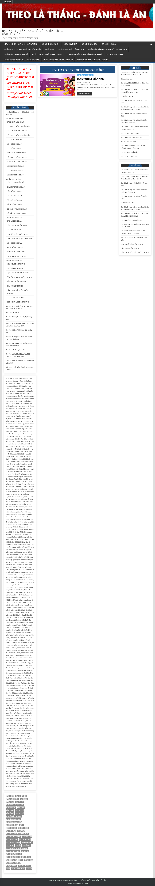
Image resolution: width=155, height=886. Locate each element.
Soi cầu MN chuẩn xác (89, 44)
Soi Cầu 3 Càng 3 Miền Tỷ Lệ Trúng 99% (71, 49)
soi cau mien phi (24, 839)
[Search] (151, 44)
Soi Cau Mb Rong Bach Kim (114, 54)
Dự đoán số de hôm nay (13, 816)
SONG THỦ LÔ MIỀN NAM (17, 252)
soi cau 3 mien (11, 831)
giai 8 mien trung (12, 825)
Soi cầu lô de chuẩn (12, 851)
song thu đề (28, 860)
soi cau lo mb (27, 837)
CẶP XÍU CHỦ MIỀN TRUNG (18, 273)
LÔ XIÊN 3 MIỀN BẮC (15, 170)
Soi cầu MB (25, 851)
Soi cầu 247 (26, 845)
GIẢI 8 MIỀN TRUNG (15, 286)
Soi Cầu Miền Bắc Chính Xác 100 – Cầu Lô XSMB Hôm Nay (22, 59)
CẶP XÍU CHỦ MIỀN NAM (17, 225)
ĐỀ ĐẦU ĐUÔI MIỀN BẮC (17, 213)
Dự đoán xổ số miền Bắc (14, 822)
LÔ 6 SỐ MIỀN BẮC (14, 144)
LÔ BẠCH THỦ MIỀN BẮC (17, 131)
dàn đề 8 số (19, 813)
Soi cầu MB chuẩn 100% (50, 44)
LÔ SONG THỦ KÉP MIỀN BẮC (18, 126)
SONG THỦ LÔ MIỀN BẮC (17, 162)
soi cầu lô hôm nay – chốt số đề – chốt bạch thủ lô (21, 44)
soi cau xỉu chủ (27, 842)
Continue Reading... (85, 93)
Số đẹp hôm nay (11, 866)
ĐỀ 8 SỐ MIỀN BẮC (14, 200)
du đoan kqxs (10, 807)
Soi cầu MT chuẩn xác (109, 44)
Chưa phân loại (126, 79)
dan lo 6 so (10, 802)
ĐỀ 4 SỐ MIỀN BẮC (14, 191)
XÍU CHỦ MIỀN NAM (15, 247)
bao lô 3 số (10, 796)
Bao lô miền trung (12, 799)
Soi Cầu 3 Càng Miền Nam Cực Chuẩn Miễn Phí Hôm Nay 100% (107, 49)
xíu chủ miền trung (18, 868)
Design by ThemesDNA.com (77, 884)
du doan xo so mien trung (14, 805)
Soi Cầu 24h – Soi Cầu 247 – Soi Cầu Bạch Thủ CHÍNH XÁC (22, 49)
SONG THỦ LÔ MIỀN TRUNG (18, 302)
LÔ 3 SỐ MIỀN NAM (14, 243)
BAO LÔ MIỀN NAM (14, 221)
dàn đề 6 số (10, 813)
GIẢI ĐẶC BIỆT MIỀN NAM (90, 79)
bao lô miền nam (21, 796)
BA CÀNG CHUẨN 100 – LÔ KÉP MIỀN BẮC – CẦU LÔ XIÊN (32, 32)
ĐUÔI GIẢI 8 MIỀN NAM (16, 256)
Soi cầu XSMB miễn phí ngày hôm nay (18, 857)
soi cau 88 (21, 831)
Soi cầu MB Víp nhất (70, 44)
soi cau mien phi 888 (13, 842)
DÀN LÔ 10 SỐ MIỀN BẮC (16, 153)
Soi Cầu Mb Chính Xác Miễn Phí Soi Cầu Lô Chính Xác (85, 54)
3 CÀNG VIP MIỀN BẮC (16, 187)
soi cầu (18, 845)
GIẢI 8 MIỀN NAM (14, 230)
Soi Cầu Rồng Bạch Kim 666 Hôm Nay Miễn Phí (58, 59)
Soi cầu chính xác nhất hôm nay (16, 848)
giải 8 (21, 825)
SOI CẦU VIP (10, 845)
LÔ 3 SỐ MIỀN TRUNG (15, 298)
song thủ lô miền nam (13, 863)
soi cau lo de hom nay (13, 837)
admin (79, 82)
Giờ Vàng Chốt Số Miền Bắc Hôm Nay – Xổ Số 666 (92, 59)
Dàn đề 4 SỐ (19, 810)
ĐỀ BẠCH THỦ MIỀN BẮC (17, 209)
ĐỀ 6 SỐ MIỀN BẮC (14, 196)
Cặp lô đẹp (24, 799)
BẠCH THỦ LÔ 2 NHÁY (15, 122)
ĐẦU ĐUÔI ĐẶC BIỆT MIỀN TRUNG (135, 252)
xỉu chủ (29, 868)
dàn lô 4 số (10, 810)
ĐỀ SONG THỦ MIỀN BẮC (17, 157)
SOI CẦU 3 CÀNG (49, 49)
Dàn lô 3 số (21, 807)
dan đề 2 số (19, 802)
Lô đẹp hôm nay (11, 828)
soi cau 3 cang (23, 828)
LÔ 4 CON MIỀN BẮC (15, 140)
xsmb (8, 868)
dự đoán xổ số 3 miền (13, 819)
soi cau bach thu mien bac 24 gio (17, 834)
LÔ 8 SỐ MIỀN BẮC (14, 148)
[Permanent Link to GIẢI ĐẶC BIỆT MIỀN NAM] (57, 85)
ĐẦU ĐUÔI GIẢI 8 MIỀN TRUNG (19, 277)
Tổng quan (7, 1)
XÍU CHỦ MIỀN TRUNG (16, 264)
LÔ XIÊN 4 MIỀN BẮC (15, 175)
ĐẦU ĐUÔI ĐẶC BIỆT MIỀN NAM (20, 239)
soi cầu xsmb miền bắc (13, 854)
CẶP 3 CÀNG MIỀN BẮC (16, 182)
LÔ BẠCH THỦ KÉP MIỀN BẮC (18, 135)
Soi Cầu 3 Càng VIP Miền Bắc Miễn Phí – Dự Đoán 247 (48, 54)
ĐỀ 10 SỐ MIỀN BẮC (15, 204)
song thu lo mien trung (14, 860)
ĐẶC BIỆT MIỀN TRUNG (16, 281)
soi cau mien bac (11, 839)
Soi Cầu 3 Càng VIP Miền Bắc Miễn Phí (16, 54)
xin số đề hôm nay (24, 866)
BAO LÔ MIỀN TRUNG (15, 268)
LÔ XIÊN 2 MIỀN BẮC (15, 166)
